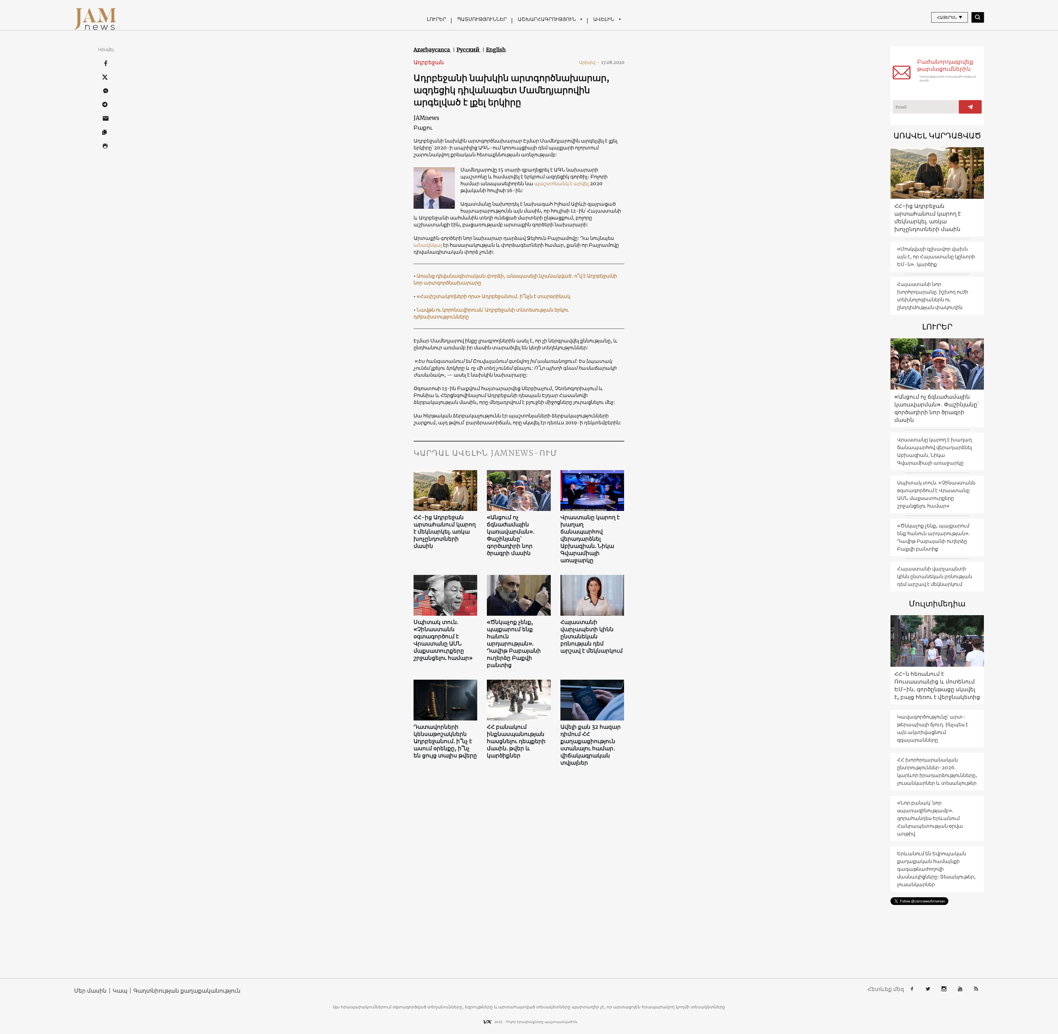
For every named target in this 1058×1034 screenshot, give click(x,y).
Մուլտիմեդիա (937, 604)
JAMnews (426, 117)
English (496, 49)
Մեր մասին (90, 990)
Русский (469, 49)
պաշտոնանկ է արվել (561, 183)
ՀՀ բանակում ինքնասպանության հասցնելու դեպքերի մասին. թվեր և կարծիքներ (516, 741)
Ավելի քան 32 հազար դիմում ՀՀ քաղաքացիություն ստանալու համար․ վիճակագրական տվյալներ (590, 744)
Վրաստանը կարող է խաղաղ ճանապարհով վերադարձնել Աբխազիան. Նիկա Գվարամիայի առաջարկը (590, 539)
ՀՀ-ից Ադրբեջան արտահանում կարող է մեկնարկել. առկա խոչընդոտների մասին (445, 531)
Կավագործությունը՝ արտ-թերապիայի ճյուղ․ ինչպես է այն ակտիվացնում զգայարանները (932, 728)
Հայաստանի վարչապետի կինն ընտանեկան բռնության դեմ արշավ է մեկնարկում (591, 636)
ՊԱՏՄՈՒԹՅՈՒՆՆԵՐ (482, 19)
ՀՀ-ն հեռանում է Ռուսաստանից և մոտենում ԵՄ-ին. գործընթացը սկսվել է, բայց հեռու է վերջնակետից (937, 685)
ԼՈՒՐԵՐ (436, 19)
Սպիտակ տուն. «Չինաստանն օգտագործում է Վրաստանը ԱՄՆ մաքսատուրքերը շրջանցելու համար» (443, 639)
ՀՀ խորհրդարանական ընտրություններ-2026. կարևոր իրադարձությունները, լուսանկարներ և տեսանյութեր (937, 771)
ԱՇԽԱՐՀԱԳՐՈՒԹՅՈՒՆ (547, 19)
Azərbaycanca (432, 49)
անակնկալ (428, 245)
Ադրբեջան (429, 62)
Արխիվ (589, 62)
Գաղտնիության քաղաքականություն (187, 990)
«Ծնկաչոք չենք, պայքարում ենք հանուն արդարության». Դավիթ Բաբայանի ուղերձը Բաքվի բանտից (514, 643)
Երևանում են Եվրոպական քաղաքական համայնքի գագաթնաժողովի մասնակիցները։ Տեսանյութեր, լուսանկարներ (936, 869)
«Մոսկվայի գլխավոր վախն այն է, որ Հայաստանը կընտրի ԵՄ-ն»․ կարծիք (936, 256)
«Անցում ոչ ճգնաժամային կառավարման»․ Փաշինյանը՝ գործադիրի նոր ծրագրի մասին (511, 535)
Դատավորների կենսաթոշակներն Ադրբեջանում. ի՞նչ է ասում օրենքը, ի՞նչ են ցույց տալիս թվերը (445, 741)
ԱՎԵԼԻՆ (603, 19)
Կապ (120, 990)
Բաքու (423, 127)
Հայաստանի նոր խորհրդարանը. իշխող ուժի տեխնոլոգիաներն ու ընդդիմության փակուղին (932, 295)
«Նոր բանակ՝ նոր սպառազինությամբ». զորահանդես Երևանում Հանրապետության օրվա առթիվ (930, 818)
